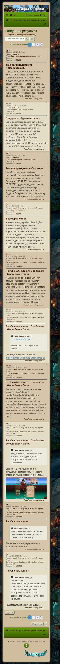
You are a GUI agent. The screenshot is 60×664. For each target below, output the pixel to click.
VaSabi (17, 528)
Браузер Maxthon (18, 210)
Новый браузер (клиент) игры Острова (27, 208)
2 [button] (33, 44)
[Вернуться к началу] (26, 645)
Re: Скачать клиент (18, 521)
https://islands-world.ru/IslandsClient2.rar (25, 358)
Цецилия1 (18, 336)
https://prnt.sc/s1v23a (20, 339)
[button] (41, 45)
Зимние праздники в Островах (23, 160)
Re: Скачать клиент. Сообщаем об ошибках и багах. (25, 272)
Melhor (8, 50)
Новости (15, 54)
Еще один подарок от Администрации (26, 56)
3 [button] (37, 44)
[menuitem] (13, 15)
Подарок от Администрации (22, 109)
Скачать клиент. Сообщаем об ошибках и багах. (25, 262)
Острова (11, 641)
